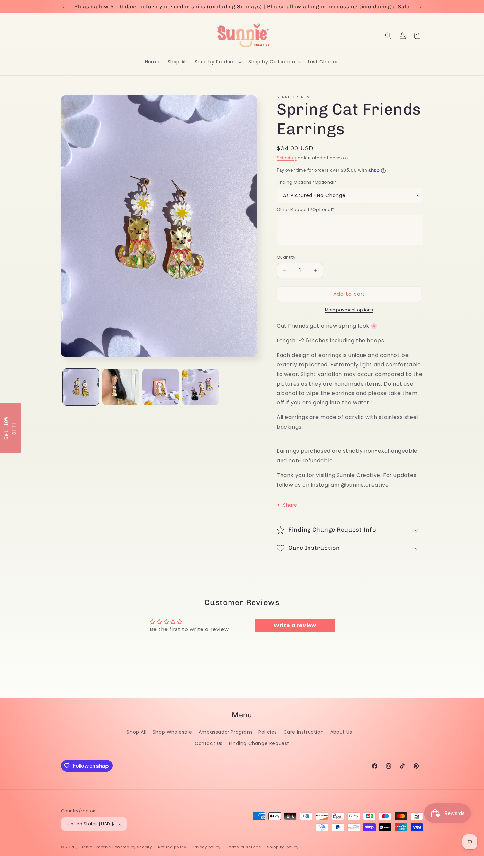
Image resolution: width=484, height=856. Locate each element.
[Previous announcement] (63, 6)
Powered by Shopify (132, 847)
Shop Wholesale (172, 732)
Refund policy (172, 847)
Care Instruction (303, 732)
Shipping (287, 158)
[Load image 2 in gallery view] (120, 387)
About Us (341, 732)
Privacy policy (206, 847)
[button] (217, 61)
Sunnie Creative (94, 847)
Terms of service (244, 847)
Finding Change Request (259, 743)
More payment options (349, 310)
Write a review (295, 625)
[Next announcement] (421, 6)
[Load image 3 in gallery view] (160, 387)
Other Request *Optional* (305, 209)
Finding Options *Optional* (306, 182)
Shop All (136, 732)
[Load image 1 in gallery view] (81, 387)
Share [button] (290, 505)
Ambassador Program (225, 732)
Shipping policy (283, 847)
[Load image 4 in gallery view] (200, 387)
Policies (267, 732)
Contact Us (209, 743)
